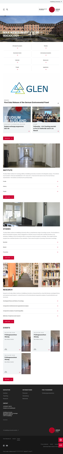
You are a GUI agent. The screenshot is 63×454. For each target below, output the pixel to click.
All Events (7, 379)
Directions (5, 419)
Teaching (5, 396)
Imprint (51, 444)
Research (5, 398)
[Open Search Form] (8, 9)
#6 (21, 451)
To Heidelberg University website (10, 430)
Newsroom (7, 138)
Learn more (7, 197)
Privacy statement (44, 444)
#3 (18, 451)
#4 (19, 451)
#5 (20, 451)
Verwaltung (26, 396)
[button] (12, 390)
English (18, 438)
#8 (27, 451)
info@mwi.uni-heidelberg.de (9, 408)
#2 (17, 451)
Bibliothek (25, 398)
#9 (31, 451)
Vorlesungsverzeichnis (48, 393)
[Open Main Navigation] (4, 9)
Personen (25, 393)
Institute (5, 393)
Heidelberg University (55, 1)
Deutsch (14, 438)
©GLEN (25, 451)
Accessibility (57, 444)
